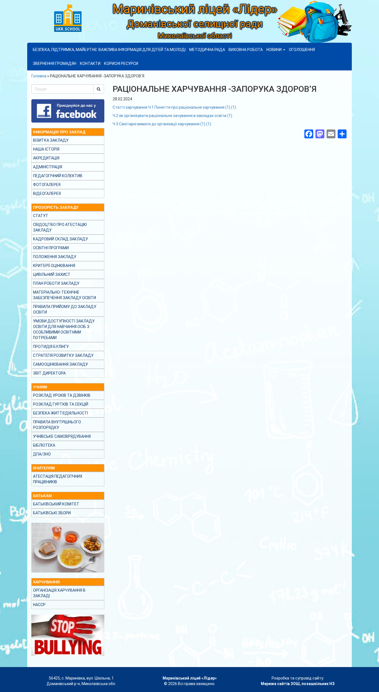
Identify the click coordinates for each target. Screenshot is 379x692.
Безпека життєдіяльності (60, 413)
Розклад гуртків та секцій (60, 404)
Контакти (90, 63)
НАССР (39, 604)
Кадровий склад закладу (60, 239)
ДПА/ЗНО (42, 454)
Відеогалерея (47, 193)
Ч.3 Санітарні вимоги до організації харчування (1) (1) (162, 124)
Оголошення (302, 49)
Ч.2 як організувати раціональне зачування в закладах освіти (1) (172, 115)
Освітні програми (51, 248)
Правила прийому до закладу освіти (64, 309)
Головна (38, 76)
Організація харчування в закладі (59, 593)
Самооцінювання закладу (60, 364)
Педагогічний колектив (57, 176)
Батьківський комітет (56, 504)
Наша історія (46, 149)
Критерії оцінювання (54, 265)
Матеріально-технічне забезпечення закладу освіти (64, 295)
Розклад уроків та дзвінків (61, 395)
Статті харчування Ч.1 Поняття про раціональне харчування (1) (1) (174, 107)
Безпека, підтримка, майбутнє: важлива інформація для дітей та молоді (109, 49)
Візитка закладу (51, 140)
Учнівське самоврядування (62, 436)
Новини (274, 49)
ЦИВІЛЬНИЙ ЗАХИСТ (51, 274)
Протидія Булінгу (51, 346)
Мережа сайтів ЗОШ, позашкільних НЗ (298, 683)
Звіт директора (49, 373)
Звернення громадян (54, 63)
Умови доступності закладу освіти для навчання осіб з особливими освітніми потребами (64, 329)
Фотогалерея (46, 184)
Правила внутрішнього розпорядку (57, 425)
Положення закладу (54, 257)
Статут (40, 215)
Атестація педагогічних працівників (57, 479)
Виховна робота (246, 49)
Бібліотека (44, 445)
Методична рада (207, 49)
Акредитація (46, 158)
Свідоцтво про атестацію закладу (60, 227)
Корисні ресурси (121, 63)
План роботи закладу (56, 283)
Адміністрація (47, 167)
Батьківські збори (52, 513)
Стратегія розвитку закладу (63, 355)
